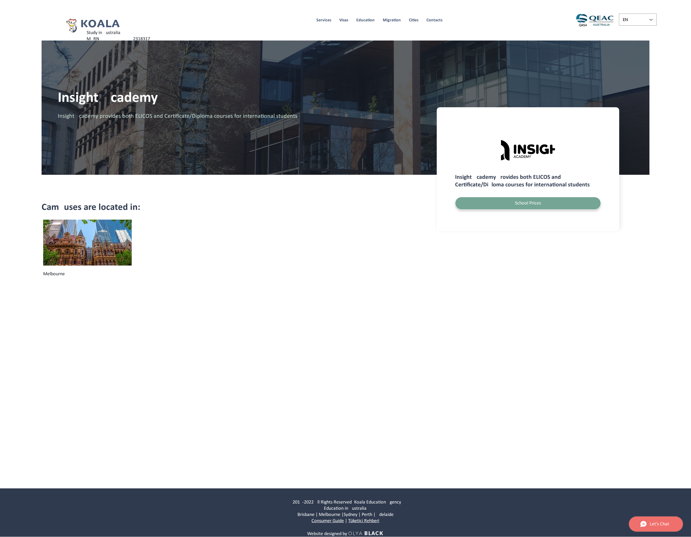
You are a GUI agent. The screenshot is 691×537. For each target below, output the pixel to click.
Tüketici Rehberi (363, 520)
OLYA (355, 533)
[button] (528, 203)
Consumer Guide (327, 520)
